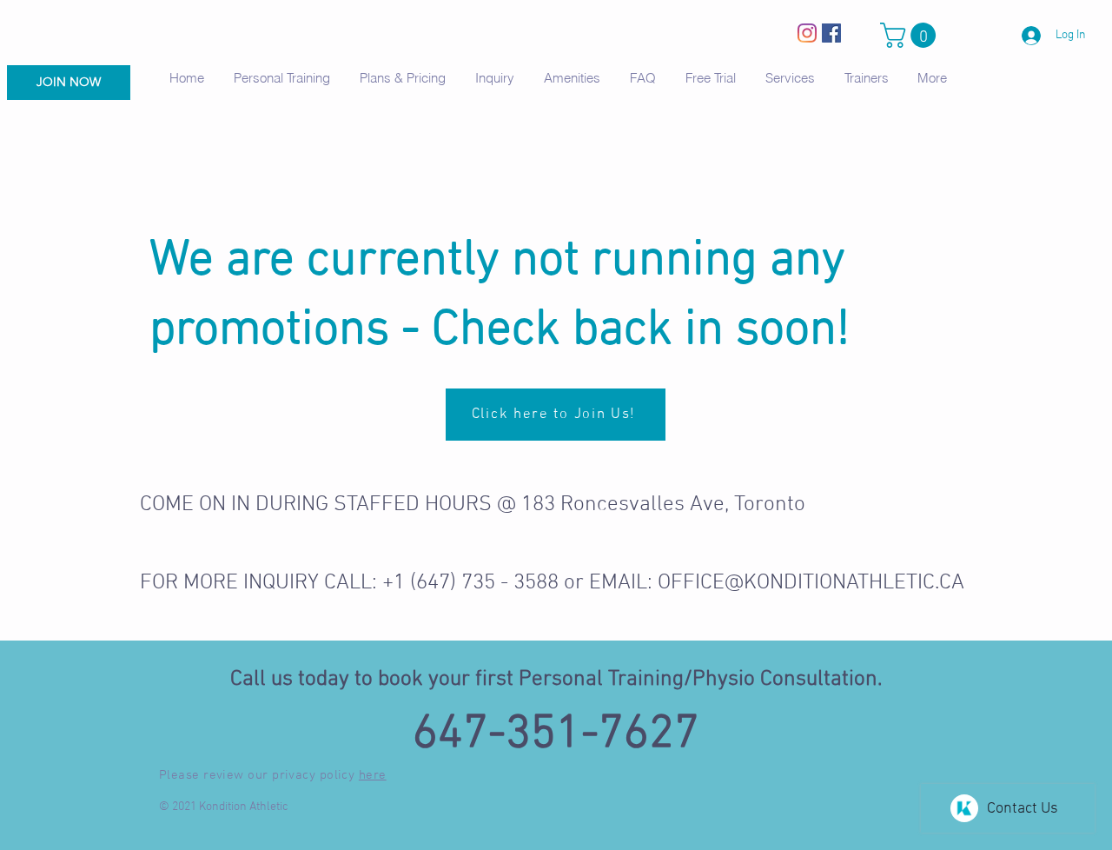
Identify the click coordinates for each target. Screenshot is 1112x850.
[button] (911, 35)
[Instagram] (807, 33)
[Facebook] (831, 33)
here (373, 775)
